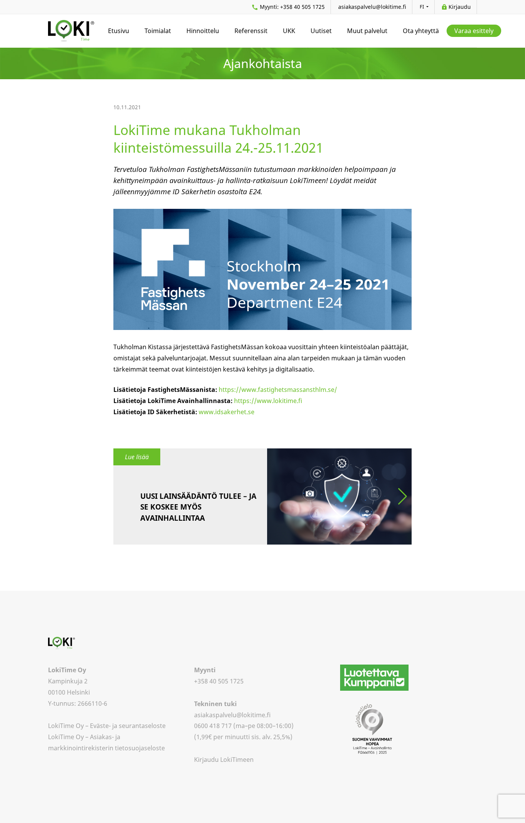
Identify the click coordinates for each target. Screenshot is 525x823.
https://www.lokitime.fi (268, 401)
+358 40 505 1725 (292, 6)
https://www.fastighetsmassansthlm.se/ (278, 389)
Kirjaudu (460, 6)
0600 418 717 (213, 725)
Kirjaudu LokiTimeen (224, 759)
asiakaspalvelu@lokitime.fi (372, 6)
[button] (402, 496)
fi (422, 6)
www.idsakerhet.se (226, 412)
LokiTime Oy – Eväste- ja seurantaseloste (107, 725)
